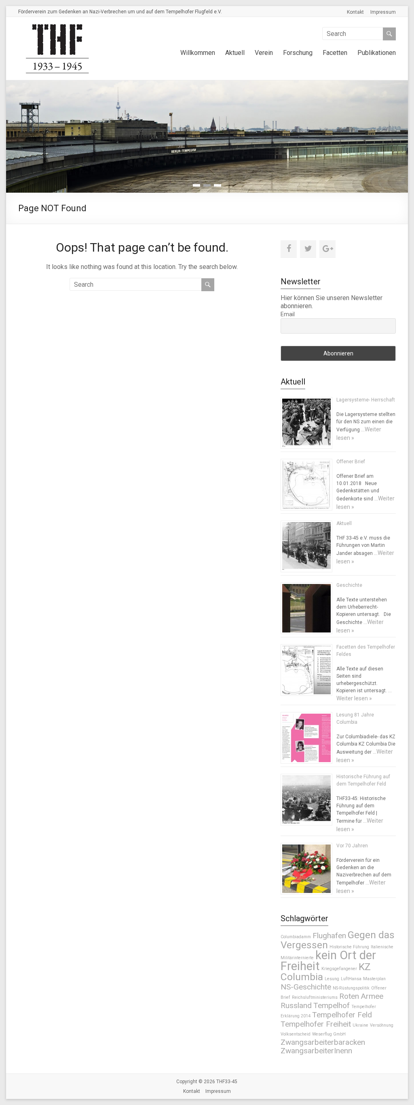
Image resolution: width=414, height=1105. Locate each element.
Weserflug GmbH (329, 1034)
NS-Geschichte (306, 987)
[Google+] (327, 248)
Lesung (332, 978)
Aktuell (235, 53)
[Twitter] (308, 248)
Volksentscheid (295, 1034)
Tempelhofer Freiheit (316, 1024)
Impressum (383, 12)
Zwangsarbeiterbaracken (323, 1042)
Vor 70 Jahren (352, 846)
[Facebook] (289, 248)
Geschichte (349, 585)
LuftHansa (351, 978)
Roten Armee (361, 996)
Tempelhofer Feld (342, 1014)
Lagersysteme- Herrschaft (365, 400)
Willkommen (197, 53)
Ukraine (360, 1025)
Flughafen (329, 935)
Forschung (298, 53)
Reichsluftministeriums (315, 997)
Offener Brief (350, 461)
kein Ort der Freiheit (328, 960)
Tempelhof (331, 1005)
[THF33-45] (58, 27)
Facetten (335, 53)
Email (288, 314)
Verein (264, 53)
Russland (296, 1005)
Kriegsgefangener (339, 968)
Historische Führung (349, 947)
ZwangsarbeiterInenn (316, 1050)
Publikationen (376, 53)
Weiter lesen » (354, 698)
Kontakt (355, 12)
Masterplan (374, 978)
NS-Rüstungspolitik (351, 988)
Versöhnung (381, 1025)
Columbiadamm (296, 936)
